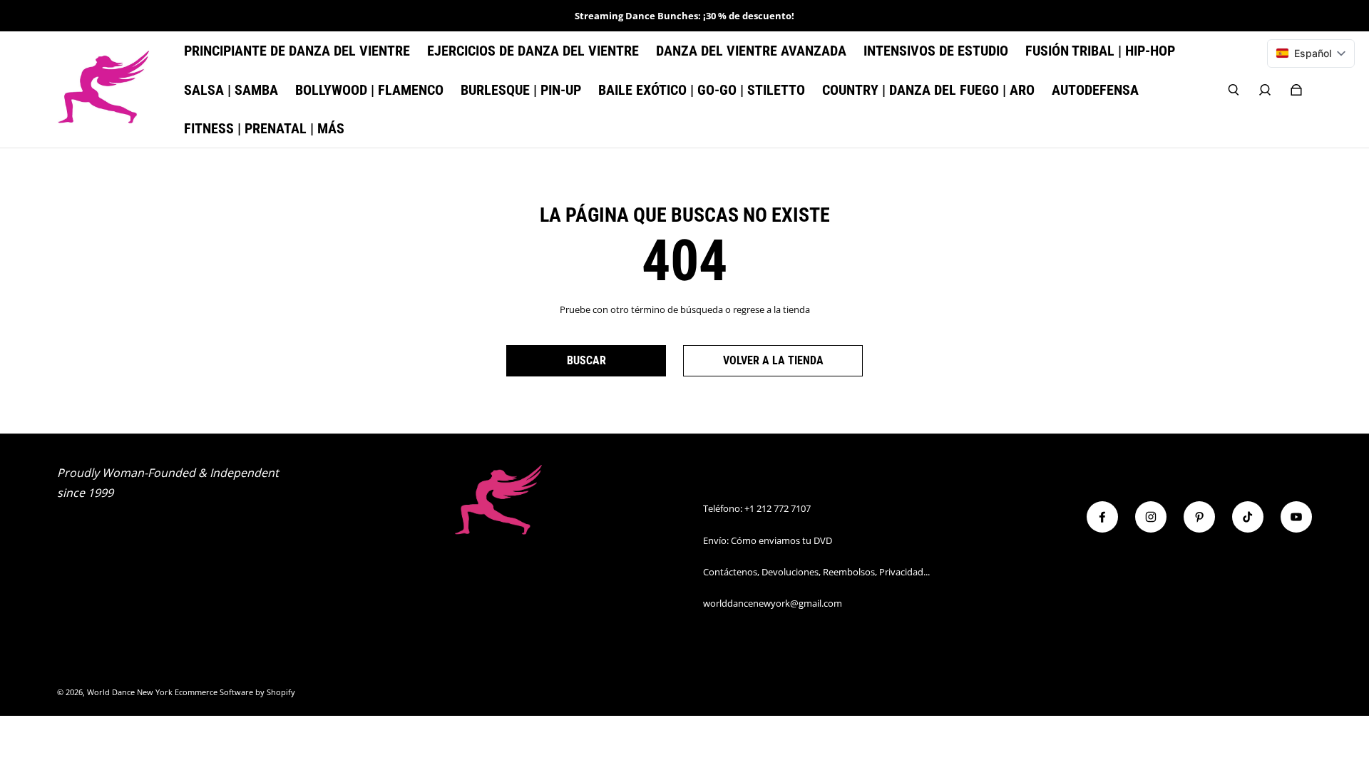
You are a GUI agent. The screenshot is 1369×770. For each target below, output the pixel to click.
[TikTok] (1247, 517)
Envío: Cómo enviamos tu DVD (767, 540)
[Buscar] (1233, 90)
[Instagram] (1151, 517)
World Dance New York (130, 692)
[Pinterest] (1199, 517)
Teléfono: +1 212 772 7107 (757, 508)
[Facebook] (1102, 517)
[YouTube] (1296, 517)
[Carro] (1296, 90)
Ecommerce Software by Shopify (235, 692)
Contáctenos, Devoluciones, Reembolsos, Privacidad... (816, 571)
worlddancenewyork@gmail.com (772, 603)
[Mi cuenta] (1265, 90)
